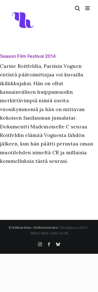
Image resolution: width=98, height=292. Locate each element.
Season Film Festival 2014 (28, 56)
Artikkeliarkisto (46, 227)
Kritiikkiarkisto (20, 227)
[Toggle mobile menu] (87, 8)
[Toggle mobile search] (77, 8)
